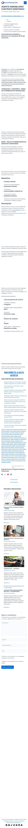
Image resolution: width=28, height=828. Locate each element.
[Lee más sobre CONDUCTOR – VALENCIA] (14, 561)
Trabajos (3, 429)
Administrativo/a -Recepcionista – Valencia (14, 538)
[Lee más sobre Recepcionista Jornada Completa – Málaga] (14, 498)
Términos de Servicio (14, 821)
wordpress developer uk (10, 459)
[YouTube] (21, 825)
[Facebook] (2, 474)
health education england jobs (8, 454)
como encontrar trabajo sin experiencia (10, 434)
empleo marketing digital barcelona (14, 442)
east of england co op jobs (7, 455)
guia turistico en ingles (17, 449)
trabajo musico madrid (6, 449)
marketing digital (21, 444)
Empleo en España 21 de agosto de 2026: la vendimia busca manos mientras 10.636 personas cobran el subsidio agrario (14, 421)
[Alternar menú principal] (25, 2)
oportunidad (16, 210)
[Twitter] (5, 474)
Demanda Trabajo (7, 510)
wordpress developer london (8, 460)
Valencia (13, 541)
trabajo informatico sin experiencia (18, 439)
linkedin (11, 444)
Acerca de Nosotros (9, 819)
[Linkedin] (11, 474)
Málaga (12, 510)
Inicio (3, 819)
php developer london (20, 460)
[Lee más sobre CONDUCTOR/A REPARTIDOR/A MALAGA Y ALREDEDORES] (14, 586)
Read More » (7, 522)
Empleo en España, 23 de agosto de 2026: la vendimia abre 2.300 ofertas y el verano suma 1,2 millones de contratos (14, 401)
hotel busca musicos (19, 447)
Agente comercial (18, 307)
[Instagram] (9, 825)
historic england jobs (19, 452)
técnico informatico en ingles (8, 441)
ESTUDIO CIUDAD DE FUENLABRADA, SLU (12, 16)
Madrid (12, 24)
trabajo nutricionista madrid (7, 447)
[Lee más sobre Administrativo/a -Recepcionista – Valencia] (14, 530)
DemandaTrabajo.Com (16, 822)
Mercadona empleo (18, 429)
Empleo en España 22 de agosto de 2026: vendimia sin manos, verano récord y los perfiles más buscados (15, 411)
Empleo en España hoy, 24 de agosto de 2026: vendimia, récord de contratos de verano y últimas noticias (15, 392)
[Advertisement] (14, 54)
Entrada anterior (14, 479)
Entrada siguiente (14, 482)
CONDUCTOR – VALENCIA (11, 568)
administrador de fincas (19, 437)
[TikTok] (11, 825)
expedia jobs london (6, 462)
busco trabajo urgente (15, 431)
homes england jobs (9, 452)
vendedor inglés (9, 429)
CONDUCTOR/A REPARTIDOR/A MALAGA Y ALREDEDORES (13, 590)
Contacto (22, 821)
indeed (15, 444)
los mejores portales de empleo (17, 432)
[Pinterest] (8, 474)
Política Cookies (18, 819)
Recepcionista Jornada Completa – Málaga (13, 507)
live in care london (21, 459)
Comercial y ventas (8, 307)
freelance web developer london (10, 457)
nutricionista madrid (20, 446)
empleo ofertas (13, 436)
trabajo (21, 291)
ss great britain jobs (20, 454)
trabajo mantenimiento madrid (8, 446)
